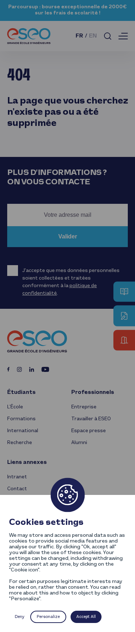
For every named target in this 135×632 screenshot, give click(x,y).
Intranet (17, 477)
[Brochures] (124, 292)
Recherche (19, 443)
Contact (17, 489)
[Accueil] (28, 36)
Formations (21, 419)
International (22, 431)
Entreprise (83, 407)
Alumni (79, 443)
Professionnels (92, 392)
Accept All (86, 616)
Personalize (48, 616)
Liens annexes (27, 462)
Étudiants (21, 392)
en (93, 36)
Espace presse (88, 431)
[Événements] (124, 340)
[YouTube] (45, 369)
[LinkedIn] (31, 369)
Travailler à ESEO (91, 419)
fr (79, 36)
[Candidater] (124, 316)
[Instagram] (19, 369)
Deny (19, 616)
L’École (15, 407)
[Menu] (123, 36)
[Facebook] (8, 369)
